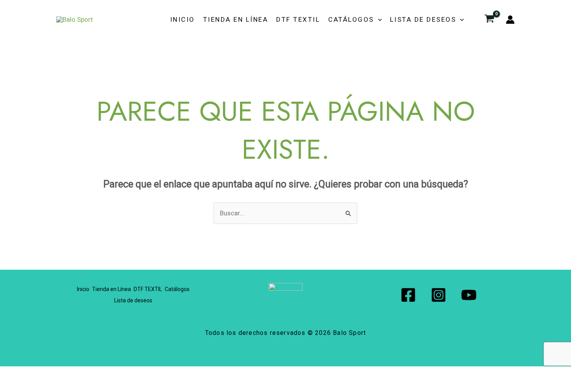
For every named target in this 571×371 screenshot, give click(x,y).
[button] (378, 19)
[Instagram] (438, 295)
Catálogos (351, 19)
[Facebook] (408, 295)
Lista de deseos (423, 19)
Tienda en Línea (235, 19)
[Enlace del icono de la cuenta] (510, 19)
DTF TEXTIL (298, 19)
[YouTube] (469, 295)
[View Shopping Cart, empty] (489, 19)
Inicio (182, 19)
